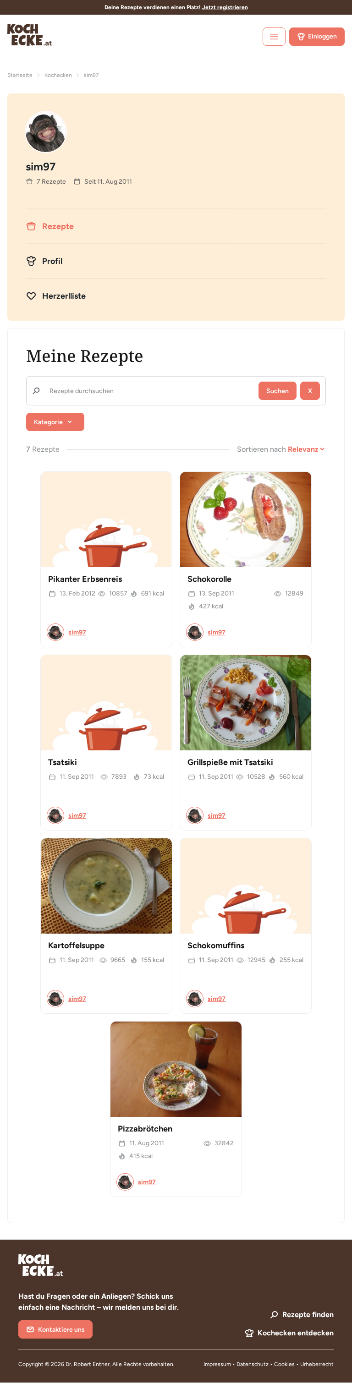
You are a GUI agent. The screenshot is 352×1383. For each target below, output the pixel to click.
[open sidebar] (274, 36)
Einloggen (322, 36)
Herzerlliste (64, 296)
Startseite (20, 75)
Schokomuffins (215, 945)
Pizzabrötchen (145, 1129)
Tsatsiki (62, 762)
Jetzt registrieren (225, 7)
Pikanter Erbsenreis (85, 579)
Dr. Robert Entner (88, 1364)
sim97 (77, 632)
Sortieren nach (261, 449)
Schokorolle (209, 579)
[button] (55, 422)
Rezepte (58, 226)
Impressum (217, 1364)
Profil (52, 261)
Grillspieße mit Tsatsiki (230, 762)
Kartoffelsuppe (76, 945)
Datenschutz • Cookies (266, 1364)
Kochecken (58, 75)
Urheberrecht (317, 1364)
